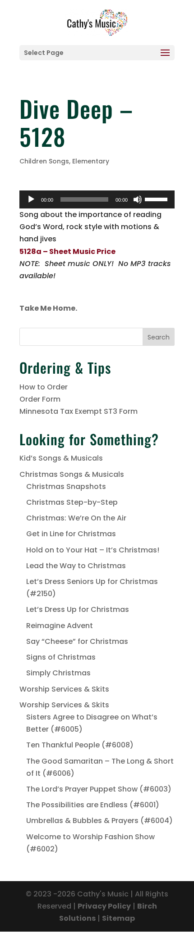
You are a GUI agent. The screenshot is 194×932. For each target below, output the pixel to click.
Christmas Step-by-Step (72, 502)
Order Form (39, 399)
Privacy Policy (104, 906)
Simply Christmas (58, 673)
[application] (97, 199)
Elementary (90, 161)
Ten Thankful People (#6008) (80, 745)
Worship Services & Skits (64, 689)
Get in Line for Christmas (71, 534)
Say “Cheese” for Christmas (77, 641)
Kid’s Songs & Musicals (61, 458)
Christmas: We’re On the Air (76, 518)
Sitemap (118, 918)
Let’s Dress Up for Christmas (77, 609)
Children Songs (44, 161)
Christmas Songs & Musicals (71, 474)
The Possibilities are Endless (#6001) (92, 805)
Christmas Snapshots (66, 486)
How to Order (43, 387)
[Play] (31, 199)
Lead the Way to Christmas (76, 566)
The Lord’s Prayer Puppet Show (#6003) (98, 789)
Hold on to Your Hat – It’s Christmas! (92, 550)
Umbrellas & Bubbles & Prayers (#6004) (99, 820)
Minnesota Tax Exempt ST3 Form (78, 411)
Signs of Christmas (61, 657)
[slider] (157, 198)
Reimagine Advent (59, 625)
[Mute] (137, 199)
